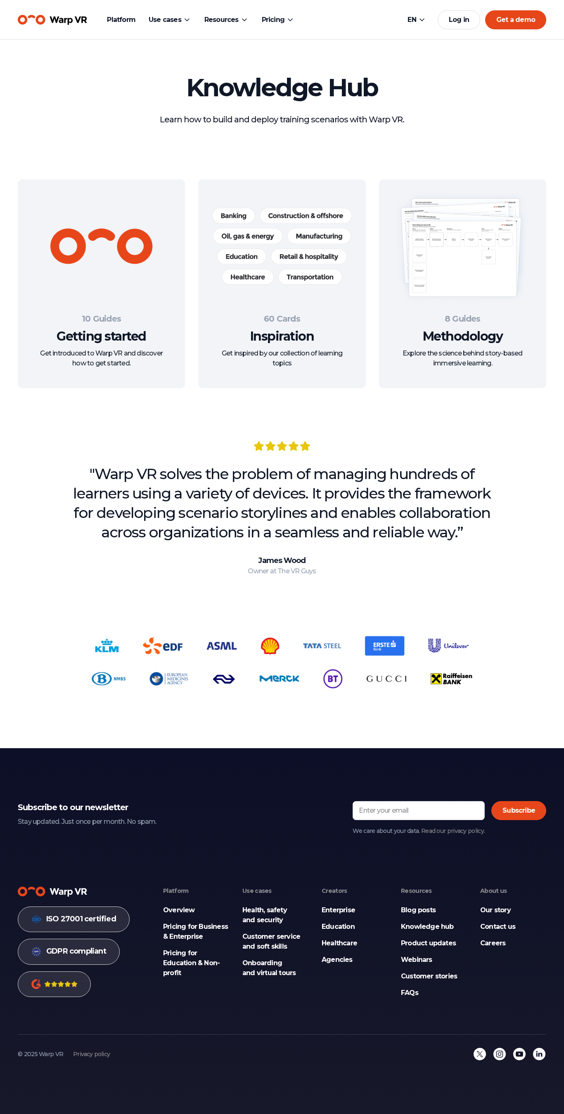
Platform (121, 20)
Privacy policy (91, 1054)
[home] (52, 20)
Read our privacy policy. (453, 831)
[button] (170, 20)
